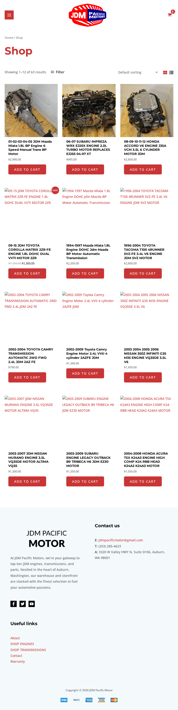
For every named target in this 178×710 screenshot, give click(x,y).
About (15, 638)
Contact (16, 655)
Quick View (31, 134)
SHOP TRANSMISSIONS (28, 650)
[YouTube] (32, 604)
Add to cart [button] (27, 169)
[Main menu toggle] (9, 14)
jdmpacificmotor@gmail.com (121, 540)
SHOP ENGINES (22, 644)
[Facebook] (13, 604)
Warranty (17, 661)
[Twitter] (22, 604)
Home (9, 38)
